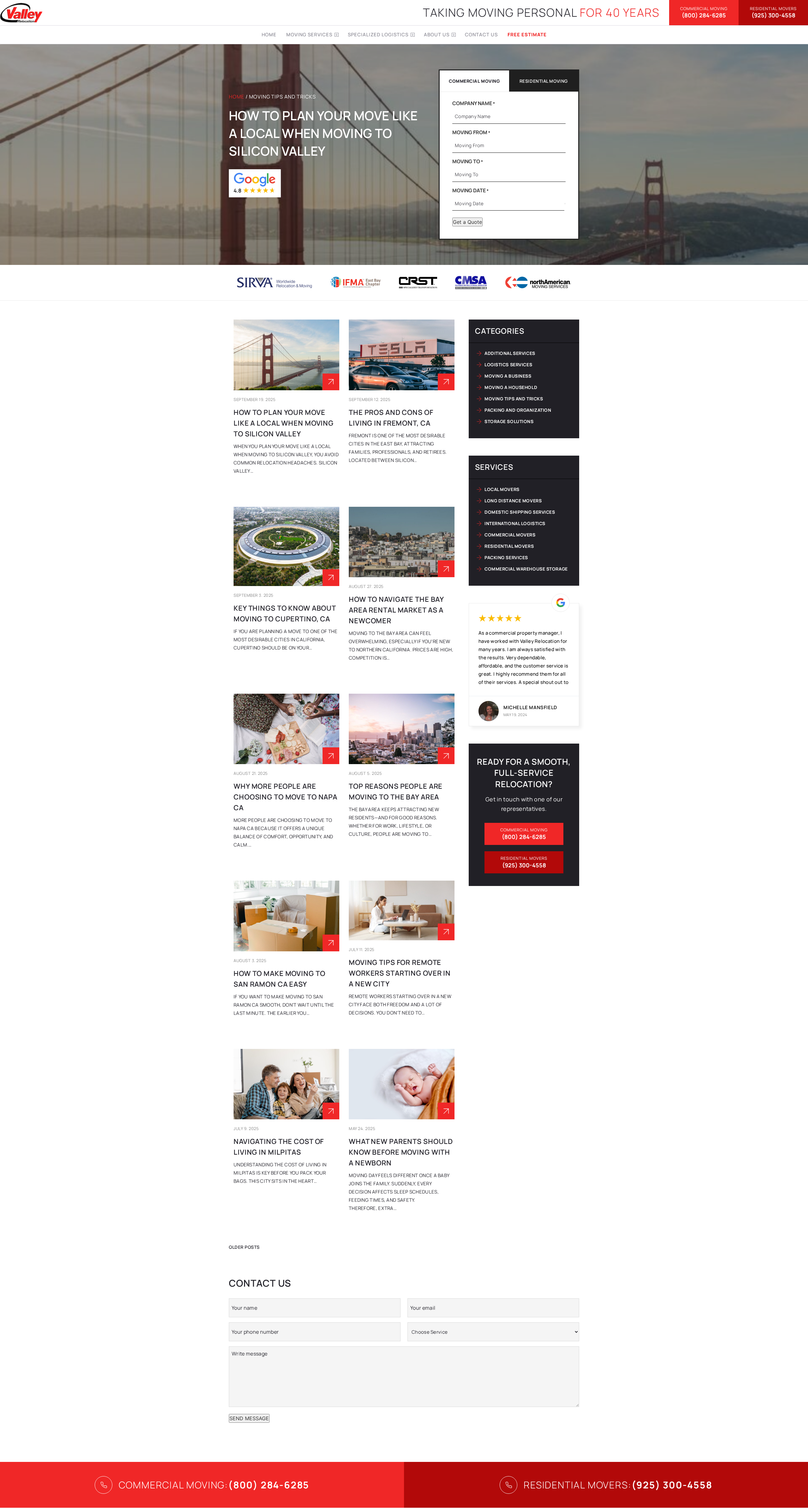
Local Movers (502, 489)
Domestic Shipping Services (519, 512)
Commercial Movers (510, 535)
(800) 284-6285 (704, 12)
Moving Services (309, 34)
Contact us (481, 34)
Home (269, 34)
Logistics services (508, 365)
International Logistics (514, 523)
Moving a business (508, 376)
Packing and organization (517, 410)
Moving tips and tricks (513, 399)
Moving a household (510, 387)
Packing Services (506, 557)
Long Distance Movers (513, 501)
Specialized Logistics (378, 34)
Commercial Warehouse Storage (526, 569)
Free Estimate (527, 34)
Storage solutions (509, 421)
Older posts (244, 1247)
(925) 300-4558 (773, 12)
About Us (436, 34)
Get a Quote (467, 222)
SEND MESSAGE (249, 1418)
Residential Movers (509, 546)
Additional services (509, 353)
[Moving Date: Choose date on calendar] (565, 203)
